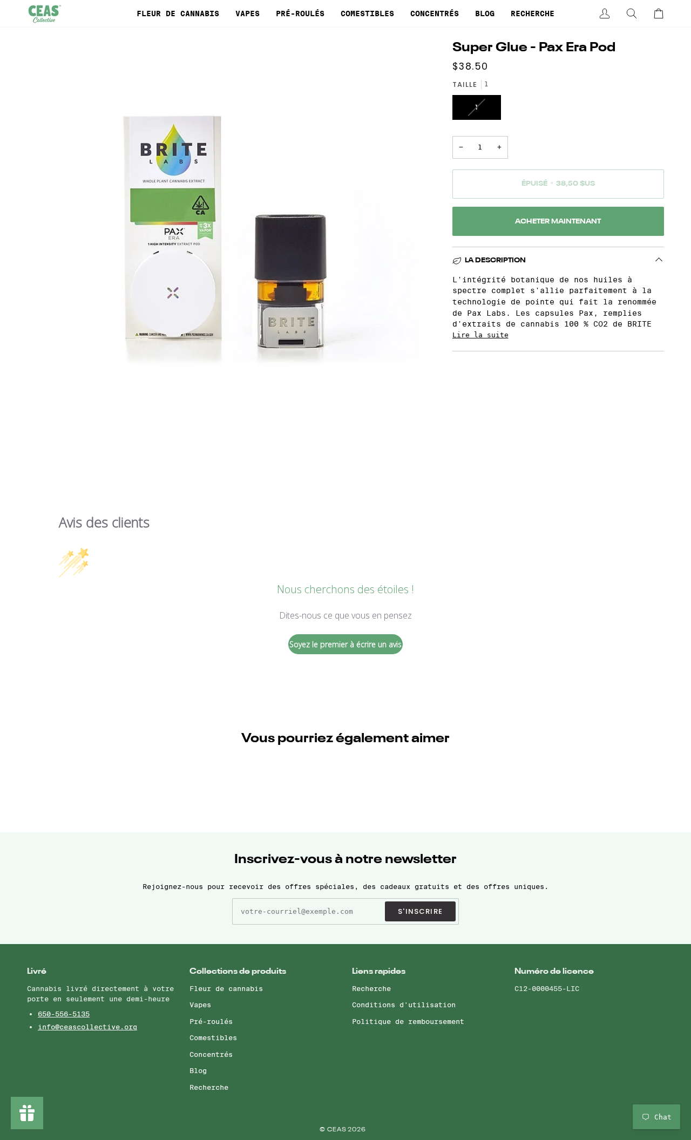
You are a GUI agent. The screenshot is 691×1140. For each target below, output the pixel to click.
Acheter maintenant (558, 221)
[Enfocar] (47, 417)
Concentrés (211, 1054)
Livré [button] (36, 971)
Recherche (208, 1087)
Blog (198, 1070)
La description (495, 260)
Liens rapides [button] (378, 971)
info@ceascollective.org (87, 1026)
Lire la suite (480, 335)
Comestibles (213, 1037)
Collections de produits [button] (237, 971)
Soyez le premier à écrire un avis (345, 644)
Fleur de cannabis (226, 988)
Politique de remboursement (408, 1021)
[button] (177, 13)
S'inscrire (420, 911)
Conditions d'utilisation (404, 1004)
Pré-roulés (211, 1021)
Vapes (200, 1004)
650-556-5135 (64, 1013)
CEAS (337, 1130)
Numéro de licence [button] (554, 971)
